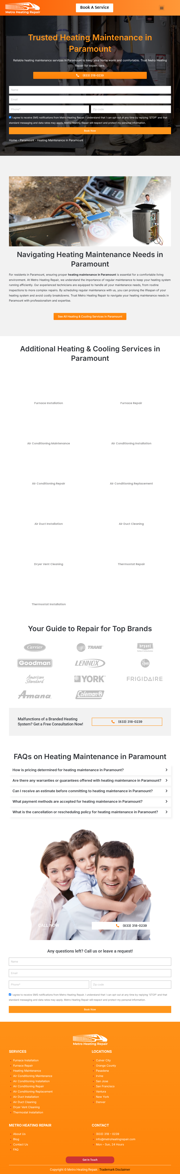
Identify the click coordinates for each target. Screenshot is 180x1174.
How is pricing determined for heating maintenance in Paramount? (68, 770)
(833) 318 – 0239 (107, 1134)
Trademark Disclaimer (114, 1169)
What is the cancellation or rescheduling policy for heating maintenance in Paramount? (85, 812)
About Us (19, 1134)
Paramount (27, 140)
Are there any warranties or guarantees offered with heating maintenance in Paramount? (86, 780)
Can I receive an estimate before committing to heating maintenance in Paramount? (82, 791)
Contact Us (20, 1144)
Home (13, 140)
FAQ (15, 1149)
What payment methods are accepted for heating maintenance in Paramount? (77, 801)
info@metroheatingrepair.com (115, 1139)
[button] (162, 8)
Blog (16, 1139)
